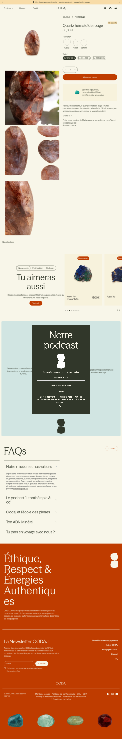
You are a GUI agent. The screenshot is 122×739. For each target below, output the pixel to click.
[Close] (83, 331)
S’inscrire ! (61, 392)
